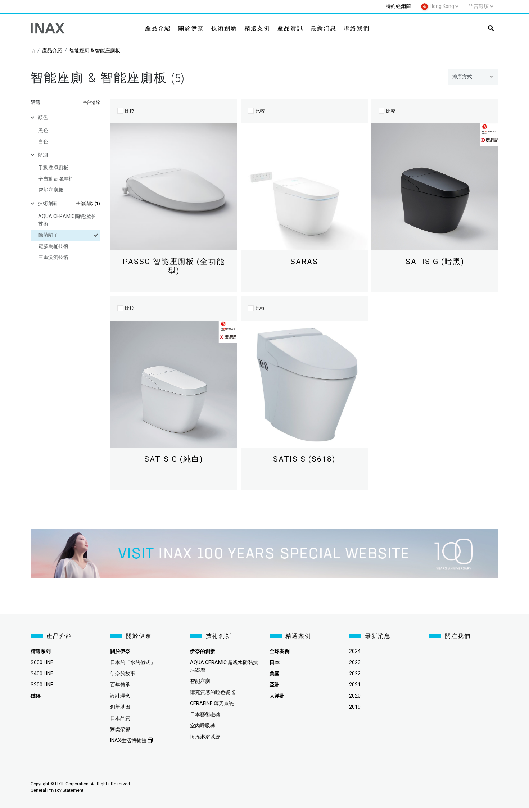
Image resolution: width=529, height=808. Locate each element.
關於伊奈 (191, 28)
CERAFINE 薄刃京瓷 (212, 703)
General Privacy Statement (57, 790)
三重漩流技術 (53, 257)
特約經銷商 (398, 6)
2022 (355, 673)
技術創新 (224, 28)
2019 (355, 707)
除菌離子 (48, 235)
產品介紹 (158, 28)
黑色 (43, 130)
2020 (355, 696)
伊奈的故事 (122, 673)
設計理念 (120, 696)
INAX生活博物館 (129, 740)
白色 (43, 141)
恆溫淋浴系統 (205, 737)
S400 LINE (42, 673)
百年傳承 (120, 684)
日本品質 (120, 718)
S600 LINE (42, 662)
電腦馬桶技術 (53, 246)
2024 (355, 651)
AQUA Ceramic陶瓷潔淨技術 (66, 220)
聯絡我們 (357, 28)
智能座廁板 (50, 190)
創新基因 (120, 707)
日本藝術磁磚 (205, 714)
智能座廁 (200, 681)
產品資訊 (290, 28)
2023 (355, 662)
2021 (355, 684)
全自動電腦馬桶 (55, 179)
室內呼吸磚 (202, 725)
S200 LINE (42, 684)
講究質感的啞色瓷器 (212, 692)
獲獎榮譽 (120, 729)
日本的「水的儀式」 (132, 662)
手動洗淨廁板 (53, 168)
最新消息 (323, 28)
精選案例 (257, 28)
